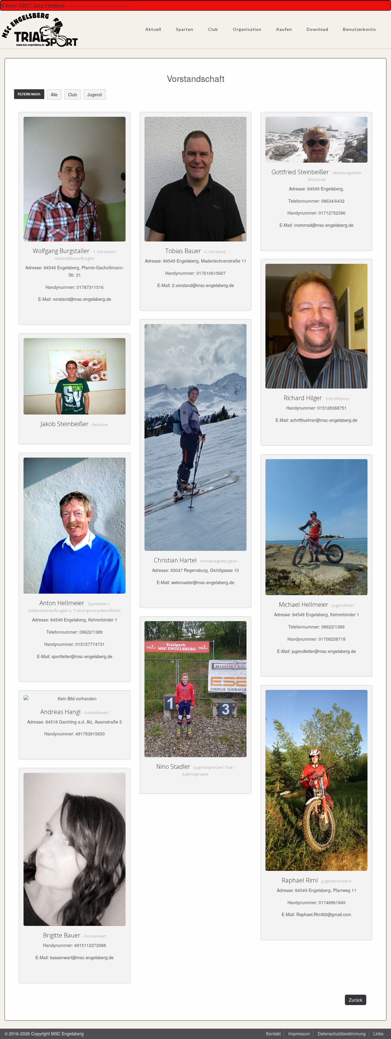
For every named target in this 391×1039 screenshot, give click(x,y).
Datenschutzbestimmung (342, 1033)
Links (378, 1033)
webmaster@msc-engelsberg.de (202, 582)
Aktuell (153, 29)
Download (317, 29)
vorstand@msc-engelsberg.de (82, 299)
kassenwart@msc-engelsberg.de (82, 957)
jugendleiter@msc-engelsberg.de (324, 651)
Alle (54, 94)
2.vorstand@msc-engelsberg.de (203, 285)
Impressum (299, 1033)
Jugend (94, 94)
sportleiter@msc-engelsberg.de (82, 656)
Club (72, 94)
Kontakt (273, 1033)
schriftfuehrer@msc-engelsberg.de (323, 420)
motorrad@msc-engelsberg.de (323, 225)
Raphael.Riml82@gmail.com (323, 914)
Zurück (355, 1000)
